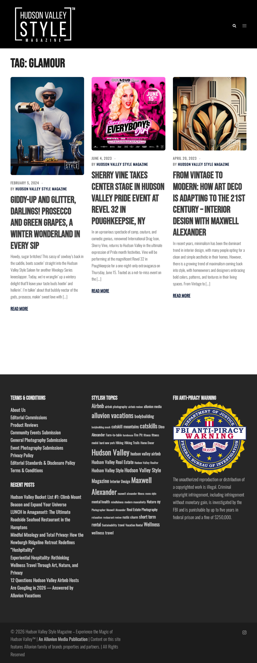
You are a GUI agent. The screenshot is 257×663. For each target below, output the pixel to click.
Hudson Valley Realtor (146, 462)
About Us (18, 409)
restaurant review (112, 517)
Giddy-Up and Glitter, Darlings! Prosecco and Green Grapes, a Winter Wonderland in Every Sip (45, 222)
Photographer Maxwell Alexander (109, 510)
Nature (151, 501)
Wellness (152, 524)
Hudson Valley (111, 452)
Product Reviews (24, 425)
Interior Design (120, 481)
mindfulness (117, 502)
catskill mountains (125, 426)
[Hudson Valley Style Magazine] (44, 23)
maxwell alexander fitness (131, 493)
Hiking (119, 442)
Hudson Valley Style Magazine (41, 188)
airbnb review (135, 406)
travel (121, 525)
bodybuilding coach (101, 427)
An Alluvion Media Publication (63, 639)
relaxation (97, 517)
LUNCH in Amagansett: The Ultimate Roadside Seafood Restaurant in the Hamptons (41, 519)
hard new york (107, 443)
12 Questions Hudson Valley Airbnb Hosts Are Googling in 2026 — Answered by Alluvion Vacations (45, 587)
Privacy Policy (22, 455)
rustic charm (130, 517)
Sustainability (109, 525)
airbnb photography (116, 406)
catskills (148, 425)
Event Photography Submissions (37, 447)
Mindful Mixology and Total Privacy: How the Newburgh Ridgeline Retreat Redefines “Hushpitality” (47, 542)
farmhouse (128, 435)
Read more (19, 308)
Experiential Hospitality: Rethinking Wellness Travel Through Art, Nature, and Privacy (44, 565)
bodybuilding (144, 416)
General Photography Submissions (39, 440)
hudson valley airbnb (146, 454)
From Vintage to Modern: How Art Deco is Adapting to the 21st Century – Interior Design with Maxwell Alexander (209, 204)
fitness (147, 435)
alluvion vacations (113, 415)
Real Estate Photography (142, 509)
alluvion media (153, 406)
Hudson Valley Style (107, 470)
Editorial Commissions (29, 417)
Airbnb (98, 405)
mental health (101, 501)
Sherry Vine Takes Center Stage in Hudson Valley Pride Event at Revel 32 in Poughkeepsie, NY (128, 198)
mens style (150, 493)
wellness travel (103, 532)
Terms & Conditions (27, 470)
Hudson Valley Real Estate (113, 462)
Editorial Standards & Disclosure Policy (43, 462)
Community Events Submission (36, 432)
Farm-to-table (114, 435)
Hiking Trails (132, 442)
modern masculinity (135, 502)
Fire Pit (138, 434)
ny (158, 502)
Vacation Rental (134, 525)
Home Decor (147, 442)
